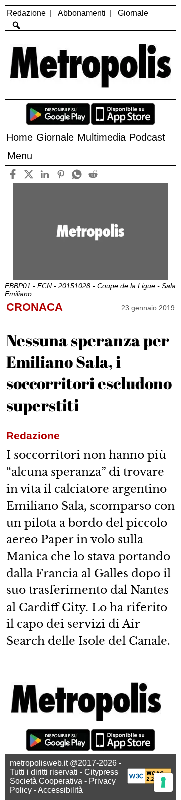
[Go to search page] (16, 25)
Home (19, 137)
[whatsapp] (77, 174)
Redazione (26, 13)
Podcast (147, 137)
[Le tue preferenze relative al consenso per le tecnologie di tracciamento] (163, 782)
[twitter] (29, 174)
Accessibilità (60, 790)
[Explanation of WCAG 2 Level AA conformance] (149, 781)
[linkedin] (45, 174)
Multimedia (101, 137)
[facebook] (13, 174)
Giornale (133, 13)
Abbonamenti (82, 13)
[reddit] (93, 174)
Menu (19, 155)
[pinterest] (61, 174)
